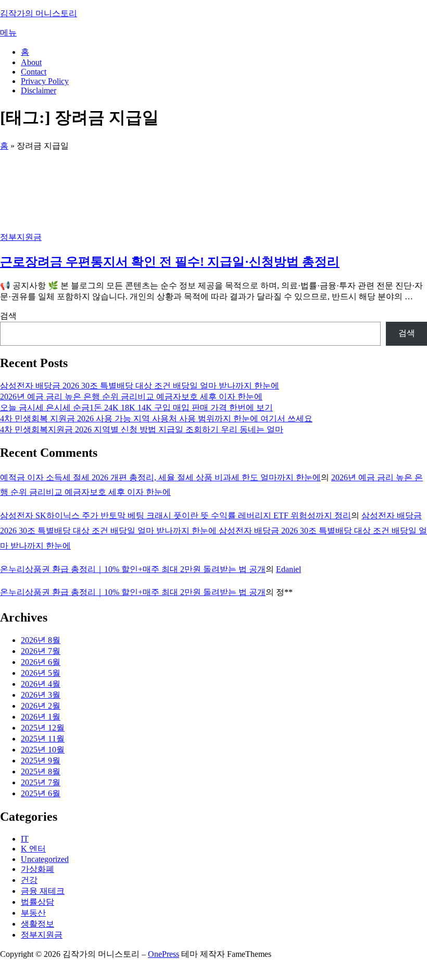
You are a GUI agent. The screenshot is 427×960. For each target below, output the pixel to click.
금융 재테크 (43, 890)
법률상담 (37, 901)
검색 (8, 315)
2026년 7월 (40, 651)
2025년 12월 (43, 727)
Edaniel (288, 569)
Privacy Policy (45, 81)
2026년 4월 (40, 683)
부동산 (33, 912)
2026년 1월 (40, 716)
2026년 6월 (40, 662)
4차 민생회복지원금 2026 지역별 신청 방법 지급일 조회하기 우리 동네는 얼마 (141, 429)
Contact (33, 71)
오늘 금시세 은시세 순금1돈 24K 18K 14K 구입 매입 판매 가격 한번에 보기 (136, 407)
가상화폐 (37, 869)
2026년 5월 (40, 673)
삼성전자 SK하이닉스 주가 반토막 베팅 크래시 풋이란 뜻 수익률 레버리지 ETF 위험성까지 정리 (175, 515)
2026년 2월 (40, 705)
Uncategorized (45, 859)
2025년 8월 (40, 771)
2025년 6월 (40, 793)
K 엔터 (33, 848)
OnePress (163, 954)
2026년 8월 (40, 640)
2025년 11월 (43, 738)
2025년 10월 (43, 749)
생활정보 (37, 923)
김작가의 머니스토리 (38, 13)
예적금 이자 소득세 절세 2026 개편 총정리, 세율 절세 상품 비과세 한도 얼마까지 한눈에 (160, 477)
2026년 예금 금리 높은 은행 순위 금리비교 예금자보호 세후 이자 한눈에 (131, 396)
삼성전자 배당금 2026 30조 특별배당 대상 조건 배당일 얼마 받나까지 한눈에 (139, 385)
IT (25, 838)
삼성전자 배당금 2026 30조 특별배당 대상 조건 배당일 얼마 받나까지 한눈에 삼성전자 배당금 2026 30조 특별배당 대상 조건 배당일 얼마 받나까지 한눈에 (213, 530)
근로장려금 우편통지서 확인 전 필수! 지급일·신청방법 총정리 (170, 262)
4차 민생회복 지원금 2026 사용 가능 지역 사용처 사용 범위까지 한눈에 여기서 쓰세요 (156, 418)
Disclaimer (38, 90)
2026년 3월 (40, 694)
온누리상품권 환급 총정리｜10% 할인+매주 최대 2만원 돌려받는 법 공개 (133, 569)
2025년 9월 (40, 760)
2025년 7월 (40, 782)
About (31, 62)
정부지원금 (21, 237)
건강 (29, 880)
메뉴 (8, 32)
